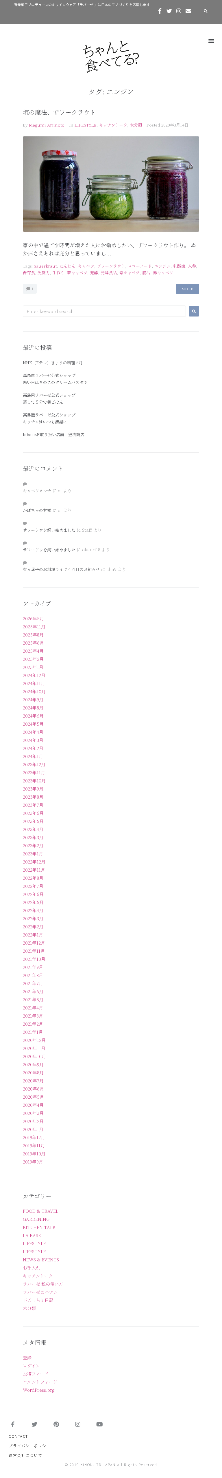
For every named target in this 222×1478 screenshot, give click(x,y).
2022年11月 (34, 870)
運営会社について (25, 1455)
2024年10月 (34, 691)
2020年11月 (34, 1048)
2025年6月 (33, 643)
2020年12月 (34, 1040)
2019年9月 (33, 1162)
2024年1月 (33, 756)
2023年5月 (33, 821)
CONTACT (18, 1436)
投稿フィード (36, 1374)
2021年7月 (33, 983)
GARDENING (36, 1219)
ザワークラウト (111, 266)
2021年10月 (34, 959)
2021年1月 (33, 1032)
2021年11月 (34, 951)
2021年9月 (33, 967)
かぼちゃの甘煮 (37, 510)
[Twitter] (169, 11)
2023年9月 (33, 789)
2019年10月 (34, 1153)
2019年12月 (34, 1137)
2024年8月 (33, 708)
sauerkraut (45, 266)
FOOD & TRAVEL (40, 1211)
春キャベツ (77, 272)
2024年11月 (34, 683)
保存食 (29, 272)
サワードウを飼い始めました (49, 530)
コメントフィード (40, 1382)
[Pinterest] (56, 1424)
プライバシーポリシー (30, 1445)
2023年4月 (33, 829)
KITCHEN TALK (39, 1227)
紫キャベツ (129, 272)
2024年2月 (33, 748)
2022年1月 (33, 935)
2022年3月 (33, 918)
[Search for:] (104, 311)
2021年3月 (33, 1016)
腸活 (146, 272)
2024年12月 (34, 675)
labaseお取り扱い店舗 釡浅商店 (53, 434)
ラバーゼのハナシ (40, 1292)
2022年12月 (34, 862)
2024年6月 (33, 716)
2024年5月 (33, 724)
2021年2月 (33, 1024)
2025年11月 (34, 626)
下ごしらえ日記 (38, 1300)
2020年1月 (33, 1129)
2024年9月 (33, 699)
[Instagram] (179, 11)
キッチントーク (113, 125)
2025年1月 (33, 667)
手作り (58, 272)
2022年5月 (33, 902)
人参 (192, 266)
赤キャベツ (163, 272)
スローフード (140, 266)
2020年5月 (33, 1097)
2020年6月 (33, 1089)
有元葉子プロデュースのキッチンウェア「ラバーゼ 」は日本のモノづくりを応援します (82, 4)
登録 (27, 1357)
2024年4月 (33, 732)
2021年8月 (33, 975)
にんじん (67, 266)
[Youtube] (99, 1424)
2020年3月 (33, 1113)
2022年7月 (33, 886)
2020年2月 (33, 1121)
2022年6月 (33, 894)
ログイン (31, 1365)
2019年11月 (34, 1145)
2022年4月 (33, 910)
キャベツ (86, 266)
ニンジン (162, 266)
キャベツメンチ (37, 490)
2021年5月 (33, 999)
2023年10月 (34, 781)
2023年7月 (33, 805)
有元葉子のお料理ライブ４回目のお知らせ (61, 569)
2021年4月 (33, 1008)
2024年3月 (33, 740)
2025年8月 (33, 635)
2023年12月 (34, 764)
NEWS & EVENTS (41, 1259)
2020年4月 (33, 1105)
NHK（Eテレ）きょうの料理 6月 (53, 362)
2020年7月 (33, 1081)
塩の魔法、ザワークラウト (59, 112)
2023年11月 (34, 772)
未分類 (136, 125)
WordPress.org (39, 1390)
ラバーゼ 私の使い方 (43, 1284)
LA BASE (32, 1235)
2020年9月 (33, 1064)
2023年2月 (33, 845)
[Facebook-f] (159, 11)
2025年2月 (33, 659)
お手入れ (31, 1268)
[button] (211, 40)
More (187, 288)
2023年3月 (33, 837)
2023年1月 (33, 853)
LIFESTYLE (86, 125)
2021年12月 (34, 943)
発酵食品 (109, 272)
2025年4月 (33, 651)
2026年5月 (33, 618)
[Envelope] (188, 11)
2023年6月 (33, 813)
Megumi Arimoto (46, 125)
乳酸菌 (179, 266)
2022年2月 (33, 926)
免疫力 (44, 272)
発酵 (94, 272)
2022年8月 (33, 878)
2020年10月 (34, 1056)
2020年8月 (33, 1072)
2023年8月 (33, 797)
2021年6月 (33, 991)
